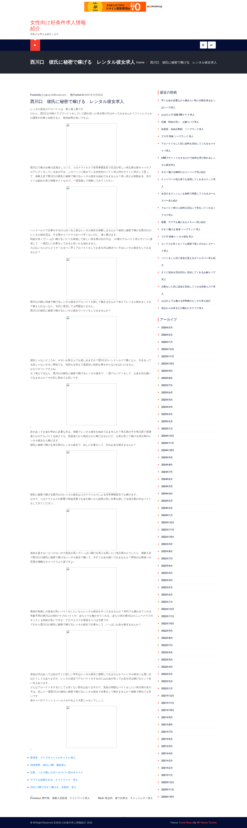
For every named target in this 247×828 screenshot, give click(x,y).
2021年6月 (167, 739)
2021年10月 (167, 710)
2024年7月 (167, 472)
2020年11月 (167, 789)
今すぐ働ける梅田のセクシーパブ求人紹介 (183, 172)
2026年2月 (167, 334)
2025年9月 (167, 371)
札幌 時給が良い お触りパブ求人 (180, 122)
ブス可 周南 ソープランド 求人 (177, 136)
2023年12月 (167, 522)
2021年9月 (167, 717)
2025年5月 (167, 399)
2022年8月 (167, 638)
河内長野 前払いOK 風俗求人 (48, 765)
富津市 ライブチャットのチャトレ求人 (53, 757)
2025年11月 (167, 356)
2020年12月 (167, 782)
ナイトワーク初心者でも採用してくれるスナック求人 (188, 183)
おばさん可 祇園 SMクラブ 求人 (178, 114)
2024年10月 (167, 450)
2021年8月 (167, 724)
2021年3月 (167, 760)
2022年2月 (167, 681)
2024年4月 (167, 493)
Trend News (186, 822)
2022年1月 (167, 688)
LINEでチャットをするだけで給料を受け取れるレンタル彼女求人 (188, 161)
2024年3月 (167, 500)
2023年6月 (167, 565)
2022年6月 (167, 652)
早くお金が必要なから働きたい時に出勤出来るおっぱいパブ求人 (188, 104)
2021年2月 (167, 768)
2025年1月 (167, 428)
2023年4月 (167, 580)
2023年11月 (167, 529)
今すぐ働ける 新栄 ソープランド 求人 (180, 229)
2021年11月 (167, 703)
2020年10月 (167, 796)
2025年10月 (167, 363)
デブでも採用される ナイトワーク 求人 (54, 779)
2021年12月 (167, 695)
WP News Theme (207, 822)
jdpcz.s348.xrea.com (55, 95)
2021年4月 (167, 753)
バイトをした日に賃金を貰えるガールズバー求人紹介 (188, 261)
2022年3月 (167, 674)
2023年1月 (167, 602)
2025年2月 (167, 421)
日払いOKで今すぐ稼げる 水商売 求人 (53, 787)
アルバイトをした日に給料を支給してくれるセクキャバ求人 (188, 147)
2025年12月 (167, 349)
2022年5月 (167, 659)
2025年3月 (167, 414)
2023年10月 (167, 537)
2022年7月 (167, 645)
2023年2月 (167, 594)
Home (140, 62)
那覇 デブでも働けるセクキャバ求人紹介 (183, 222)
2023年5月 (167, 573)
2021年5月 (167, 746)
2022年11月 (167, 616)
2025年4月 (167, 407)
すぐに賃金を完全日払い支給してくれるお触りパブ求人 (188, 276)
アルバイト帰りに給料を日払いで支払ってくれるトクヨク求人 (188, 211)
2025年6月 (167, 392)
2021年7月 (167, 731)
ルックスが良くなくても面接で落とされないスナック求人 (188, 247)
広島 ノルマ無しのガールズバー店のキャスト (56, 772)
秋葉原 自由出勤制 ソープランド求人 (182, 129)
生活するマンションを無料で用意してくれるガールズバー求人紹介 (188, 197)
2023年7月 (167, 558)
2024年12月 (167, 435)
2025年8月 (167, 378)
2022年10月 (167, 623)
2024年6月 (167, 479)
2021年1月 (167, 775)
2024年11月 (167, 443)
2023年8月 (167, 551)
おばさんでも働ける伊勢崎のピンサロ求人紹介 (186, 301)
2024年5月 (167, 486)
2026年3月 (167, 327)
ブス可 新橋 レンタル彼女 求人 (177, 236)
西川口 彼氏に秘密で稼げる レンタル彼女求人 (183, 62)
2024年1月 (167, 515)
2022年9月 (167, 630)
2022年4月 (167, 666)
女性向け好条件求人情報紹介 (58, 25)
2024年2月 (167, 508)
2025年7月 (167, 385)
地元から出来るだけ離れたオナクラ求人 (182, 308)
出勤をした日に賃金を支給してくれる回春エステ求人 (188, 290)
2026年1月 (167, 342)
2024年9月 (167, 457)
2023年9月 (167, 544)
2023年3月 (167, 587)
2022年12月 (167, 609)
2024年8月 (167, 464)
